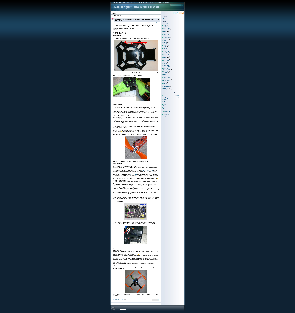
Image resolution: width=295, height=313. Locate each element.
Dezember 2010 (166, 77)
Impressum (179, 9)
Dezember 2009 (166, 86)
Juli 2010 (165, 82)
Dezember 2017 (166, 34)
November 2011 (166, 66)
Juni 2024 (165, 26)
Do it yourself (122, 2)
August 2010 (166, 80)
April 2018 (165, 33)
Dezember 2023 (166, 28)
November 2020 (166, 29)
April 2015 (165, 43)
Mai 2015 (165, 42)
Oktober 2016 (166, 39)
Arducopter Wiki (133, 174)
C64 (117, 2)
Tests (150, 2)
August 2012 (166, 60)
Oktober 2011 (166, 68)
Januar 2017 (165, 36)
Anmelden (177, 95)
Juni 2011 (165, 72)
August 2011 (166, 71)
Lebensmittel (167, 111)
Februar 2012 (166, 65)
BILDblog (165, 18)
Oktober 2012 (166, 59)
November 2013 (166, 54)
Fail (131, 2)
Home (114, 2)
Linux (146, 2)
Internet (138, 2)
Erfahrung (166, 110)
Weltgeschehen (166, 2)
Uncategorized (158, 2)
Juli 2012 (165, 62)
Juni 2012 (165, 63)
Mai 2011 (165, 74)
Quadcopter (157, 22)
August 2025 (166, 23)
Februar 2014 (166, 51)
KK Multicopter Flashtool (148, 170)
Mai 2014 (165, 49)
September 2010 (166, 79)
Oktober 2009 (166, 88)
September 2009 (166, 89)
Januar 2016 (165, 40)
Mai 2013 (165, 57)
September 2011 (166, 69)
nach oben (181, 306)
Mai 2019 (165, 31)
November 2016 (166, 37)
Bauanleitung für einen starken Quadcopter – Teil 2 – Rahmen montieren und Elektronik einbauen (136, 20)
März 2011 (165, 76)
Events (127, 2)
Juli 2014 (165, 46)
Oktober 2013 (166, 56)
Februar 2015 (166, 45)
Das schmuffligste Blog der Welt (136, 6)
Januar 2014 (165, 52)
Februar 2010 (166, 85)
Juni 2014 (165, 48)
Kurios (142, 2)
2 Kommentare (117, 299)
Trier (153, 2)
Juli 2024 (165, 25)
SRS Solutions (123, 309)
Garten (134, 2)
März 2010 (165, 83)
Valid (177, 97)
